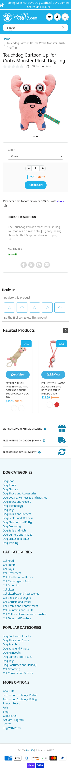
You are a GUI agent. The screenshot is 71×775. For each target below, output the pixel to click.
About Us (8, 691)
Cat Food (8, 560)
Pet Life (30, 750)
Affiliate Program (13, 720)
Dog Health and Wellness (18, 518)
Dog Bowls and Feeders (17, 501)
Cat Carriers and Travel (17, 602)
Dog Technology (13, 506)
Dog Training (10, 543)
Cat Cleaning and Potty (17, 581)
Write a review (41, 66)
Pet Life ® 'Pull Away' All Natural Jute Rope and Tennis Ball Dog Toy (53, 359)
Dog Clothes (10, 489)
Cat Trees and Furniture (17, 618)
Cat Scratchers (12, 573)
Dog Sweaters (11, 644)
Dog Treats (9, 485)
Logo (21, 17)
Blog (5, 711)
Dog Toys (8, 510)
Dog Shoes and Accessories (19, 493)
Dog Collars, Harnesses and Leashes (25, 497)
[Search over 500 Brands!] (63, 28)
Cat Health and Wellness (18, 577)
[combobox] (35, 27)
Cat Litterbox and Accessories (21, 593)
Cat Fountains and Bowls (18, 610)
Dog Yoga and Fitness (16, 648)
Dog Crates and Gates (16, 539)
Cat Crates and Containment (20, 606)
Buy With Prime (12, 728)
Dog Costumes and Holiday (19, 665)
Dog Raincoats (12, 652)
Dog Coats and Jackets (17, 636)
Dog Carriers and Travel (17, 534)
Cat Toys (8, 569)
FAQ (5, 707)
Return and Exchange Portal (20, 695)
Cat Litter (8, 589)
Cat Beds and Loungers (17, 598)
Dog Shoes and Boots (16, 640)
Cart (49, 17)
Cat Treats (9, 565)
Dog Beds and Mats (15, 530)
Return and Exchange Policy (20, 699)
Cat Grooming (11, 585)
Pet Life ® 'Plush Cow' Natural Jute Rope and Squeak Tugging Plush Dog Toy (18, 359)
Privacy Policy (11, 703)
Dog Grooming (12, 526)
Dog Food (8, 481)
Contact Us (10, 716)
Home (6, 39)
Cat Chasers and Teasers (18, 673)
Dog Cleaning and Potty (17, 522)
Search (7, 724)
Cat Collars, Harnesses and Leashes (25, 614)
